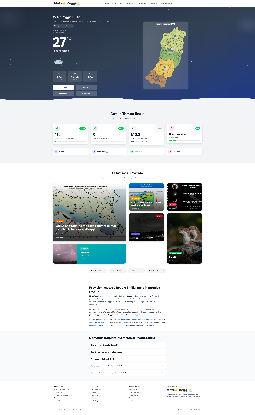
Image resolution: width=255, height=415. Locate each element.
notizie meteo (149, 325)
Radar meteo (133, 389)
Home (107, 3)
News (120, 3)
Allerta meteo (96, 395)
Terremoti (132, 398)
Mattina (159, 24)
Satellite (131, 401)
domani (114, 299)
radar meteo (121, 320)
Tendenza (87, 93)
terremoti (105, 322)
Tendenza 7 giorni (59, 398)
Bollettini (94, 392)
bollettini (102, 325)
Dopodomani (63, 93)
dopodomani (122, 299)
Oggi (65, 87)
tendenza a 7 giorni (137, 299)
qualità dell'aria (95, 322)
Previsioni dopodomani (61, 395)
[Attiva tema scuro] (199, 4)
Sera (173, 24)
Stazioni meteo (134, 392)
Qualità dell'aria (133, 395)
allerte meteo (128, 322)
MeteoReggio (165, 3)
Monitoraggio (142, 3)
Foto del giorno (96, 401)
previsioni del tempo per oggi (100, 299)
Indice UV (57, 401)
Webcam (154, 3)
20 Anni (113, 3)
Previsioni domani (59, 392)
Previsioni (130, 3)
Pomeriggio (166, 24)
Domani (86, 87)
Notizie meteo (96, 389)
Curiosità (94, 398)
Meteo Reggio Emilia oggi (62, 389)
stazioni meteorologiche (143, 320)
